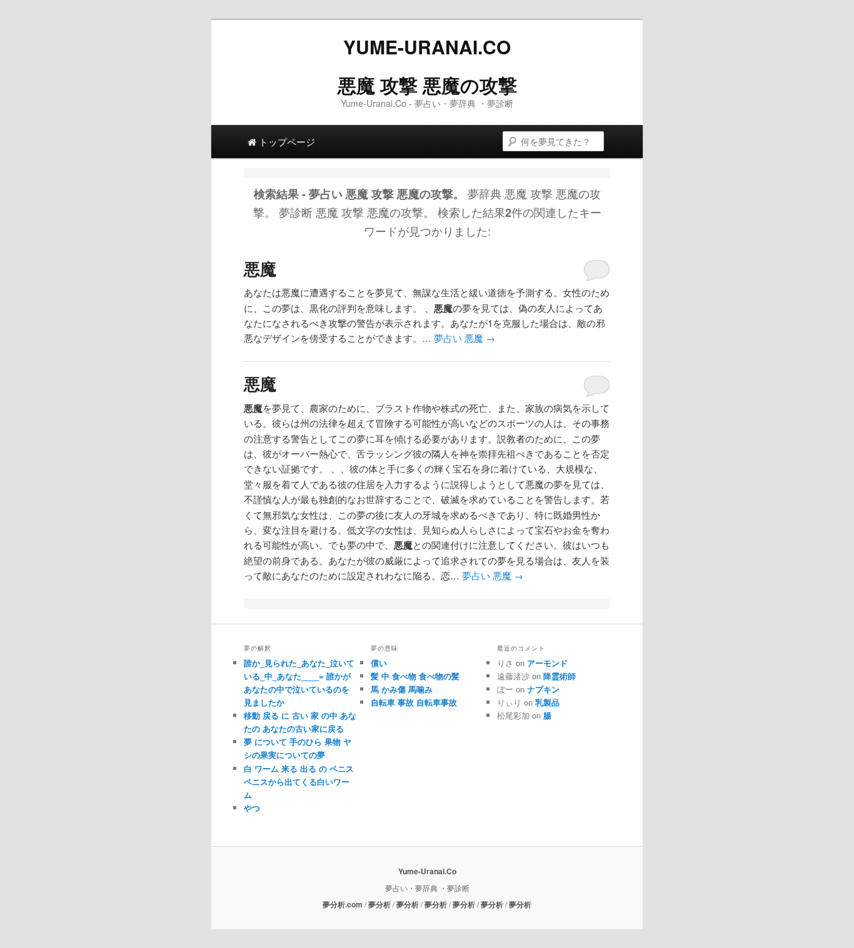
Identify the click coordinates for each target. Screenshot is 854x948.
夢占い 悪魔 (464, 337)
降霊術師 (559, 676)
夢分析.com (343, 904)
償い (379, 663)
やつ (252, 808)
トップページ (285, 141)
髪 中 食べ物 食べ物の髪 (415, 676)
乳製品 (547, 702)
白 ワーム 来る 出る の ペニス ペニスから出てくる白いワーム (299, 781)
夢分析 (379, 904)
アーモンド (547, 663)
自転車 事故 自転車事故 (414, 702)
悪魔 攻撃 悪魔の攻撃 (427, 84)
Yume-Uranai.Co (427, 46)
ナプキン (543, 689)
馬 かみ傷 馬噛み (402, 689)
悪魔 (260, 268)
